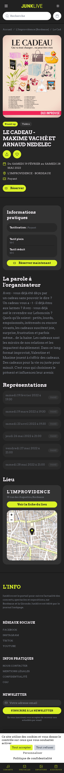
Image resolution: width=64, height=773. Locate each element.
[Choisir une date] (57, 16)
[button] (32, 531)
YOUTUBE (9, 646)
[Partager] (7, 154)
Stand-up (10, 124)
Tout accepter (21, 747)
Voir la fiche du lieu (32, 504)
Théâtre (26, 124)
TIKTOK (8, 640)
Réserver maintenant (35, 263)
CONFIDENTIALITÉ (15, 676)
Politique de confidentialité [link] (32, 758)
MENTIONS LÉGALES (16, 671)
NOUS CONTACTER (15, 665)
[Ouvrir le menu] (6, 6)
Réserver (17, 188)
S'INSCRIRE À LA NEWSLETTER (32, 710)
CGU (6, 682)
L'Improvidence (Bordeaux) (32, 29)
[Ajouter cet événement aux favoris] (17, 154)
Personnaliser (32, 752)
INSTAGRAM (11, 635)
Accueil (7, 29)
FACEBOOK (10, 629)
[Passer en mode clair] (57, 6)
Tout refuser (44, 747)
